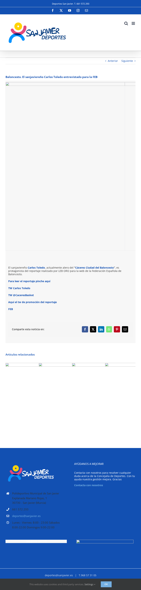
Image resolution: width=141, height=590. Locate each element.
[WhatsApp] (109, 329)
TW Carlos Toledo (19, 288)
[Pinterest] (117, 329)
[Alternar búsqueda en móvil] (126, 23)
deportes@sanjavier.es (26, 516)
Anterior (113, 61)
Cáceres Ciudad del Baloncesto (94, 267)
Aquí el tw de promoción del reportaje (32, 302)
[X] (93, 329)
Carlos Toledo (36, 267)
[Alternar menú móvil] (133, 23)
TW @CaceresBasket (21, 295)
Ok (106, 584)
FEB (10, 309)
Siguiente (127, 61)
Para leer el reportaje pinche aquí (29, 281)
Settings (89, 584)
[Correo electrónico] (125, 329)
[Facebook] (85, 329)
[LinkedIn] (101, 329)
